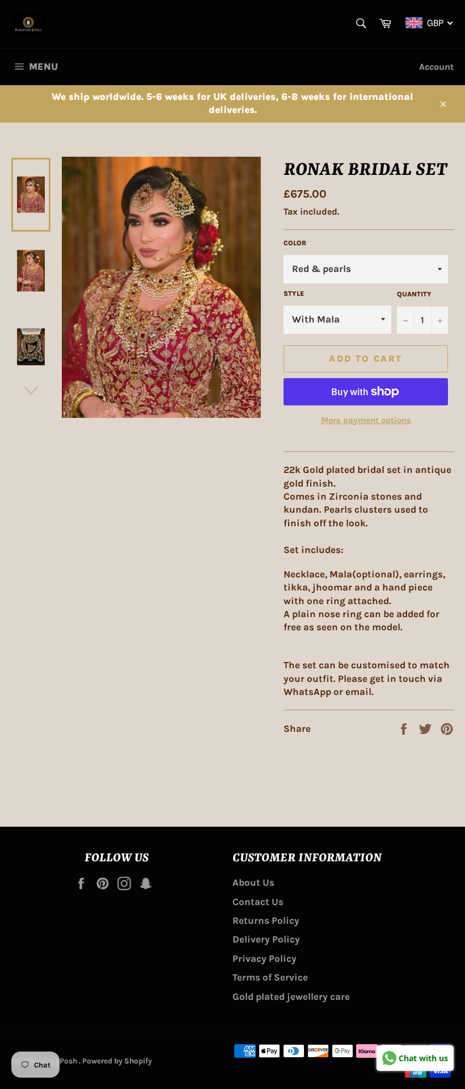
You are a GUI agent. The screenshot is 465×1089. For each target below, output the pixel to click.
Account (436, 66)
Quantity (414, 294)
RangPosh (60, 1061)
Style (294, 294)
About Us (253, 882)
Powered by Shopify (117, 1061)
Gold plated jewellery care (291, 996)
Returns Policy (265, 920)
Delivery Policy (266, 939)
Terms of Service (270, 977)
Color (295, 243)
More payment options (366, 420)
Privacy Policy (264, 958)
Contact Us (258, 901)
